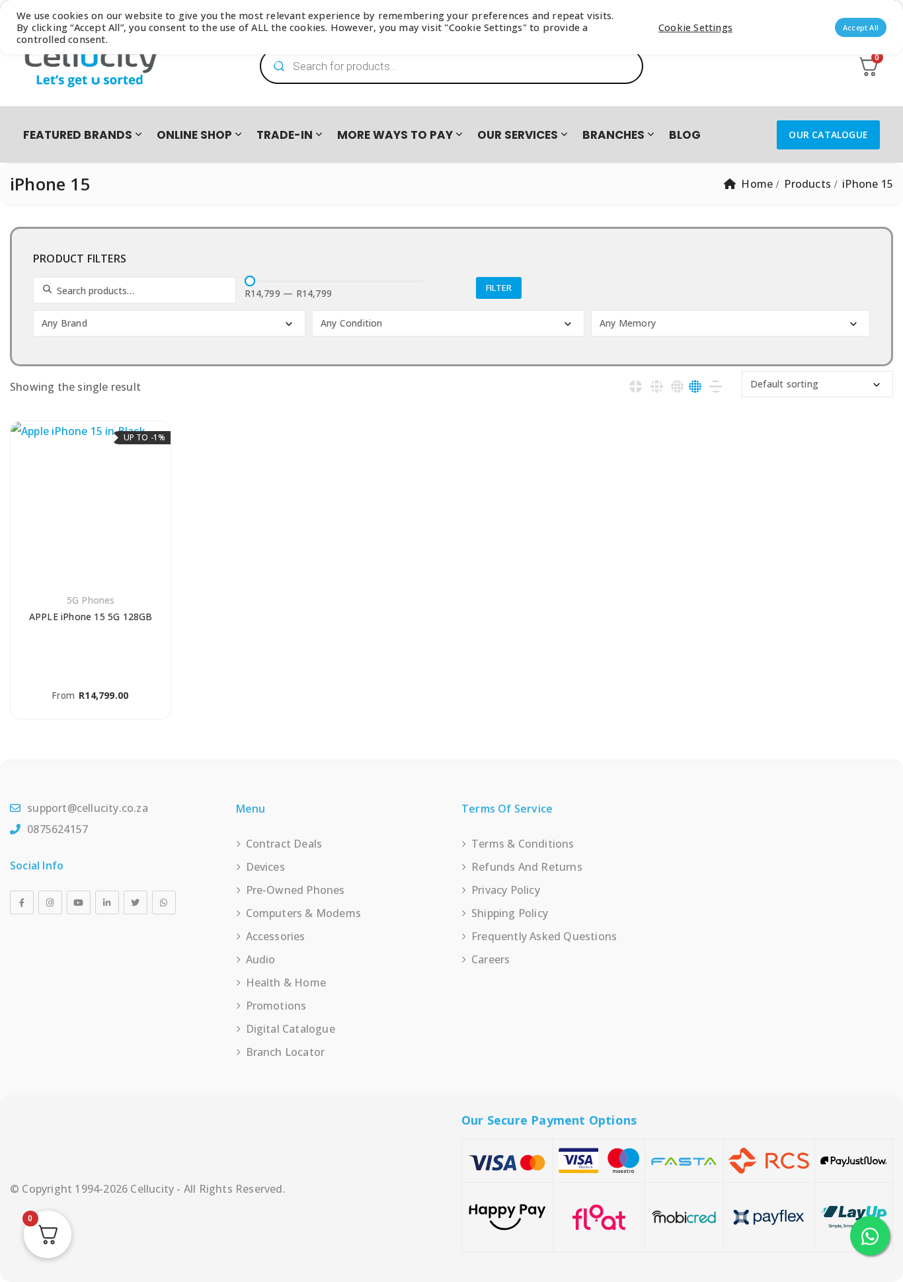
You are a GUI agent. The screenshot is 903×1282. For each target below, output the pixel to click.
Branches (613, 135)
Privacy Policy (505, 890)
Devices (265, 867)
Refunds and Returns (526, 867)
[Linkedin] (107, 902)
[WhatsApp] (164, 902)
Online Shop (194, 135)
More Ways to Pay (395, 135)
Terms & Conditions (522, 843)
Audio (261, 959)
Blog (685, 135)
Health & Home (286, 982)
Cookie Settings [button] (695, 27)
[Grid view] (635, 386)
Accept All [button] (861, 27)
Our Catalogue (828, 134)
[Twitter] (135, 902)
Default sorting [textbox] (784, 384)
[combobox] (169, 323)
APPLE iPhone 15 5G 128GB (91, 616)
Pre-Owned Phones (295, 890)
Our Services (517, 135)
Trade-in (284, 135)
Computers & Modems (304, 913)
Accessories (275, 936)
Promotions (276, 1005)
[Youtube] (79, 902)
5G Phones (91, 600)
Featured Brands (77, 135)
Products (807, 184)
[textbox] (171, 323)
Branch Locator (285, 1052)
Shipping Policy (509, 913)
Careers (490, 959)
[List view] (715, 386)
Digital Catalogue (290, 1029)
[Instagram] (50, 902)
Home (757, 184)
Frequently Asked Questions (544, 936)
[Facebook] (22, 902)
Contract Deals (284, 843)
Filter (499, 288)
